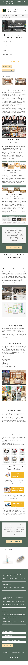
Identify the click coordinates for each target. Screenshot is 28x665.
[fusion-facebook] (18, 61)
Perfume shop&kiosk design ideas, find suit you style (13, 605)
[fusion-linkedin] (11, 61)
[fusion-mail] (9, 61)
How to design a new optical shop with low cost (13, 617)
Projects (14, 653)
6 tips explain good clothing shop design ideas (14, 614)
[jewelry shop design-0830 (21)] (14, 26)
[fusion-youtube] (14, 61)
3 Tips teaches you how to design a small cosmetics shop (13, 597)
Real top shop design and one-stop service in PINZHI (14, 579)
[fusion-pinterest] (16, 61)
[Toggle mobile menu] (25, 10)
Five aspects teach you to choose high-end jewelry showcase (13, 583)
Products (22, 652)
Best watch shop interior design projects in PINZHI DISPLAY (13, 574)
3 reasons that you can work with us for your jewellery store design (14, 588)
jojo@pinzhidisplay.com (20, 1)
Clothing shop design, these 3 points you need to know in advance (14, 622)
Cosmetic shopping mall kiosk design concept (14, 601)
